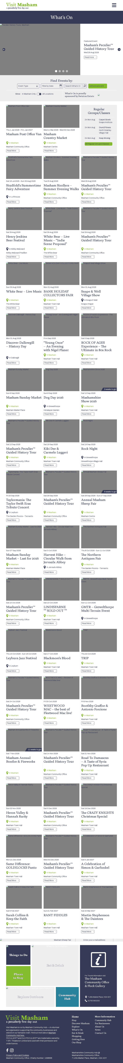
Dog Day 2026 (53, 397)
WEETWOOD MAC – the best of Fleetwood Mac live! (58, 709)
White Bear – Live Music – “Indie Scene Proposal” (57, 240)
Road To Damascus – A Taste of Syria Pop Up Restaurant (95, 761)
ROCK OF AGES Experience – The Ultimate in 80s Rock (96, 346)
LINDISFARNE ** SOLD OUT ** (55, 609)
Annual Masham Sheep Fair (93, 502)
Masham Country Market (55, 136)
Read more (89, 57)
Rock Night (89, 448)
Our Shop (76, 1042)
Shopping (76, 1036)
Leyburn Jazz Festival (21, 658)
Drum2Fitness (105, 127)
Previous (3, 49)
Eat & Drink (77, 1032)
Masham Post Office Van (24, 134)
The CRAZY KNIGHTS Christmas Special (97, 814)
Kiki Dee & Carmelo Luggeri (56, 450)
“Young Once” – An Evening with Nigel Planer (56, 346)
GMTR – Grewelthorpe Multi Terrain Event (97, 609)
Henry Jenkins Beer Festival (16, 238)
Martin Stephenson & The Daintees (95, 917)
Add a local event (96, 86)
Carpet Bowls (105, 120)
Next (119, 49)
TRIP (85, 658)
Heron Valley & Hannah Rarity (17, 814)
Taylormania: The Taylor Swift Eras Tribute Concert (18, 503)
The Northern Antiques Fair (91, 556)
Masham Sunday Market (24, 397)
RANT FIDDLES (55, 915)
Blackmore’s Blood (57, 658)
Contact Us (100, 1032)
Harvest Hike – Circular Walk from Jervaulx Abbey (58, 558)
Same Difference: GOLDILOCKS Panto (21, 866)
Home (75, 1016)
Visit (21, 4)
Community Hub (103, 1020)
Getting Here (78, 1039)
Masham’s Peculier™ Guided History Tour (99, 47)
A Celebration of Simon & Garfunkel (95, 866)
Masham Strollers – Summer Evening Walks (61, 187)
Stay (74, 1020)
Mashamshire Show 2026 (91, 399)
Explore (76, 1026)
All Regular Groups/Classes (97, 144)
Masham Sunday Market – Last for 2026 (22, 556)
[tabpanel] (61, 49)
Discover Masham (81, 1023)
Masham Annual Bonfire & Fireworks (20, 760)
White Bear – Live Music (24, 291)
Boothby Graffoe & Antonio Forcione (94, 707)
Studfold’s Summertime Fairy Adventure (23, 187)
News (98, 1029)
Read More (11, 151)
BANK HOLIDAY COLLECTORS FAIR (58, 293)
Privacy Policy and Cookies (17, 1055)
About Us (99, 1026)
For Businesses (102, 1023)
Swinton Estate (86, 96)
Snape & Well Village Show (91, 293)
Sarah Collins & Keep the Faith (17, 917)
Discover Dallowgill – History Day (20, 344)
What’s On (77, 1029)
